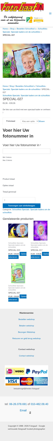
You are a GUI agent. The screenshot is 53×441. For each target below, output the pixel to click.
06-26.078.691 (18, 404)
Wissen (41, 121)
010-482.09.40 (39, 404)
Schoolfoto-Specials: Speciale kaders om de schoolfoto (26, 95)
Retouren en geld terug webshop (26, 338)
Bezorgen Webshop (26, 332)
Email (23, 410)
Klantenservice (26, 313)
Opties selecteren (17, 255)
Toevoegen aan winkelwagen (21, 206)
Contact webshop (26, 356)
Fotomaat (10, 121)
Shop (12, 29)
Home (5, 29)
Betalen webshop (26, 326)
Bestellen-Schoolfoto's (26, 29)
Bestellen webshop (26, 319)
